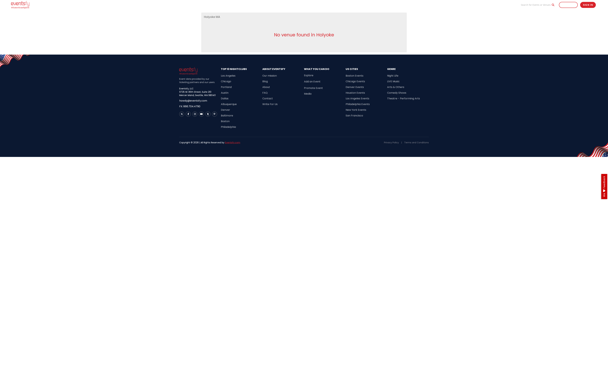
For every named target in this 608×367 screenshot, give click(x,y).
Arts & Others (395, 87)
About (266, 87)
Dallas (224, 98)
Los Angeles (228, 76)
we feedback (604, 186)
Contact (267, 98)
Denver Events (355, 87)
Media (307, 94)
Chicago (226, 81)
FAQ (265, 93)
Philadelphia (228, 127)
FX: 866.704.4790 (189, 106)
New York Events (356, 110)
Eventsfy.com (232, 142)
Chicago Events (355, 81)
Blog (514, 4)
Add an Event (312, 81)
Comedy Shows (396, 93)
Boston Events (354, 76)
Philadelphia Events (358, 104)
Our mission (269, 76)
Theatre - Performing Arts (403, 98)
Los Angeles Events (357, 98)
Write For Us (270, 104)
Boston (225, 121)
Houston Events (355, 93)
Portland (226, 87)
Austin (224, 93)
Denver (225, 110)
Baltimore (227, 115)
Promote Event (499, 4)
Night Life (392, 76)
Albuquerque (229, 104)
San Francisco (354, 115)
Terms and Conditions (416, 142)
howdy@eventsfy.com (193, 101)
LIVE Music (393, 81)
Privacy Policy (391, 142)
